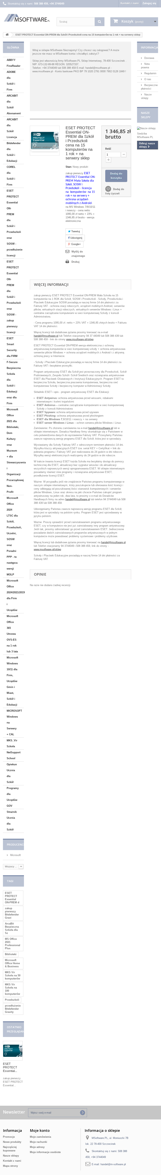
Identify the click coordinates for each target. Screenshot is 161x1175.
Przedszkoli (12, 999)
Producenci (15, 844)
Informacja (149, 47)
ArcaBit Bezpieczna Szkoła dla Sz (12, 928)
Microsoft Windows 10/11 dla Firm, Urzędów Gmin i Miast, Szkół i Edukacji (12, 681)
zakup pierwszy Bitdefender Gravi (12, 913)
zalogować (103, 50)
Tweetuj (75, 231)
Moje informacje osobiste (45, 1152)
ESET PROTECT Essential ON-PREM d (12, 898)
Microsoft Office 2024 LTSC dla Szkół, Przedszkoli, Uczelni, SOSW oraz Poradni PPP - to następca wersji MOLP (14, 536)
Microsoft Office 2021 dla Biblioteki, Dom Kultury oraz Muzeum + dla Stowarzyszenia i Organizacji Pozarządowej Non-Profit (15, 450)
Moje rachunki (38, 1141)
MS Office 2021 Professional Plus (12, 943)
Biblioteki (10, 954)
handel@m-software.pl (113, 1164)
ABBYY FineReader (13, 63)
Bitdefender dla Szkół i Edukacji (14, 152)
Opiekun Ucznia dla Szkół (12, 773)
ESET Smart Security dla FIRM (12, 347)
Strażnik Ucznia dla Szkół (12, 820)
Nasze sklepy (11, 1155)
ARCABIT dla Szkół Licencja (12, 128)
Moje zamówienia (40, 1136)
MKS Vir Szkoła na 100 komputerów (12, 989)
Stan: (69, 166)
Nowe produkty (12, 1141)
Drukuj (75, 261)
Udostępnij (76, 237)
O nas (147, 79)
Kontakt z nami (130, 3)
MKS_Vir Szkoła (12, 743)
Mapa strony (10, 1165)
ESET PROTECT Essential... (10, 1067)
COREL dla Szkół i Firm (11, 176)
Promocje (9, 1136)
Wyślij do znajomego (78, 253)
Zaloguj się (149, 3)
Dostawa (149, 58)
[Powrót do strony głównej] (7, 34)
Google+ (75, 244)
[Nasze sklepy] (147, 128)
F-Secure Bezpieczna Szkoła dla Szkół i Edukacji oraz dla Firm (14, 383)
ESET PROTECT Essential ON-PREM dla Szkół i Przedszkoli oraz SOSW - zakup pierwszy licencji (14, 297)
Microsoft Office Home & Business (12, 963)
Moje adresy (37, 1147)
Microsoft (15, 855)
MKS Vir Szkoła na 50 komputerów (12, 975)
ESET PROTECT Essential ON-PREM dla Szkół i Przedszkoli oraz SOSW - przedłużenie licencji (14, 223)
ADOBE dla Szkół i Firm (11, 80)
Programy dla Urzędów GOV (13, 797)
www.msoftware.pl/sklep (79, 339)
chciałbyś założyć (87, 53)
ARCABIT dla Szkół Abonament (14, 104)
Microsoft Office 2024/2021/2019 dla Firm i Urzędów (15, 595)
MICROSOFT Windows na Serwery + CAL (14, 722)
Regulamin (150, 73)
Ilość (108, 148)
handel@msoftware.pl (46, 335)
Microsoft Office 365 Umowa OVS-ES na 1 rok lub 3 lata (12, 634)
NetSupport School (13, 755)
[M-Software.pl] (27, 17)
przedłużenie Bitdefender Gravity (13, 1008)
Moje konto (40, 1130)
